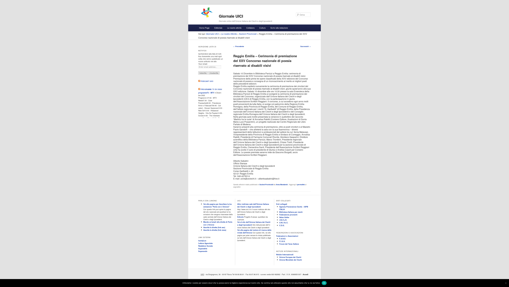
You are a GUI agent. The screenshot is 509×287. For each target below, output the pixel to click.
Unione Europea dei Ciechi (290, 257)
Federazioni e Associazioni (287, 236)
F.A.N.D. (282, 238)
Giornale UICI (231, 16)
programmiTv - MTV (206, 93)
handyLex (202, 240)
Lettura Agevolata (205, 243)
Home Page (204, 27)
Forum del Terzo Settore (289, 244)
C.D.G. (282, 225)
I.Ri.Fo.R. (283, 220)
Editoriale (218, 27)
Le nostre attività (234, 27)
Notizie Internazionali (284, 254)
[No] (505, 283)
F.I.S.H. (282, 241)
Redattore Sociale (205, 246)
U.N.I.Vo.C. (283, 222)
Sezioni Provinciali (266, 184)
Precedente (238, 46)
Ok (324, 283)
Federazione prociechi (288, 214)
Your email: (203, 64)
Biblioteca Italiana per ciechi (291, 212)
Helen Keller (284, 217)
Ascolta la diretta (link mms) (214, 230)
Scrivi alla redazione (279, 27)
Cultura (262, 27)
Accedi (305, 274)
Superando (202, 251)
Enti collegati (281, 204)
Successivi (305, 46)
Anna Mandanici (282, 184)
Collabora (250, 27)
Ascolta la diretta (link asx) (214, 227)
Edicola (240, 217)
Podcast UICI (207, 81)
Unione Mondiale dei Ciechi (290, 260)
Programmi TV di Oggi (211, 89)
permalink (301, 184)
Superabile (202, 248)
